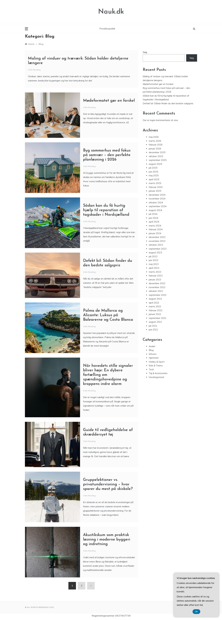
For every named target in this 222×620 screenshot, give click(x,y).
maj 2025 (154, 175)
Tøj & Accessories (158, 373)
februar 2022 (155, 310)
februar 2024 (155, 229)
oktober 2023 (156, 244)
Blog (151, 350)
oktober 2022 (156, 291)
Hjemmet (154, 357)
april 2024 (154, 221)
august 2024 (155, 210)
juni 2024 (153, 217)
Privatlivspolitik (107, 28)
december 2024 (157, 194)
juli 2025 (153, 167)
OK (196, 611)
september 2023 (157, 248)
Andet (152, 346)
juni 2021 (153, 329)
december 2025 (157, 152)
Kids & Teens (156, 365)
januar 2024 (155, 233)
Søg (145, 52)
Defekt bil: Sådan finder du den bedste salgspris (168, 103)
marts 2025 (155, 183)
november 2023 (157, 241)
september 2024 (157, 206)
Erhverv (153, 354)
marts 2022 (155, 306)
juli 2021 (153, 325)
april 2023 (154, 267)
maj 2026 (154, 137)
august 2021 (155, 321)
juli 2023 (153, 256)
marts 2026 (155, 140)
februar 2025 (155, 187)
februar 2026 (155, 144)
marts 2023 (155, 271)
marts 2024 (155, 225)
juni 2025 (153, 171)
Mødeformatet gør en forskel (109, 101)
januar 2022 (155, 314)
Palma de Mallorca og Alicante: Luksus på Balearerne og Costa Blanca (108, 315)
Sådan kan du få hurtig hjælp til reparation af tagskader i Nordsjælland (106, 210)
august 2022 (155, 298)
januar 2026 (155, 148)
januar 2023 (155, 279)
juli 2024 (153, 214)
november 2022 (157, 287)
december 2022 (157, 283)
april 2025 (154, 179)
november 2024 (157, 198)
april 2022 (154, 302)
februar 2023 (155, 275)
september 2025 (157, 160)
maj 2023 (154, 264)
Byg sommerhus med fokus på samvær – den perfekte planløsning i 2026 (106, 155)
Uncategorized (156, 377)
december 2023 (157, 237)
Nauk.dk (111, 11)
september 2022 (157, 295)
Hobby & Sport (157, 361)
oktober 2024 (156, 202)
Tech (151, 369)
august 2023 (155, 252)
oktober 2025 (156, 156)
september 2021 (157, 318)
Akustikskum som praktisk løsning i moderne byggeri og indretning (106, 539)
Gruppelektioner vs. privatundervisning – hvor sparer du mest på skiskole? (108, 484)
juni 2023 (153, 260)
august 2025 (155, 164)
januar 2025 (155, 190)
